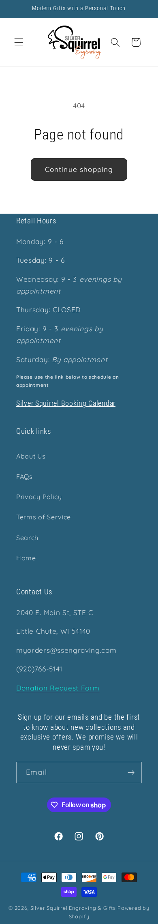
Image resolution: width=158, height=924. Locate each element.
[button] (19, 42)
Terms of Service (43, 517)
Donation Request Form (58, 688)
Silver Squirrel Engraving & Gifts (73, 908)
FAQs (24, 476)
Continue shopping (79, 169)
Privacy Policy (39, 497)
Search (27, 538)
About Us (31, 456)
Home (26, 558)
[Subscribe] (131, 773)
